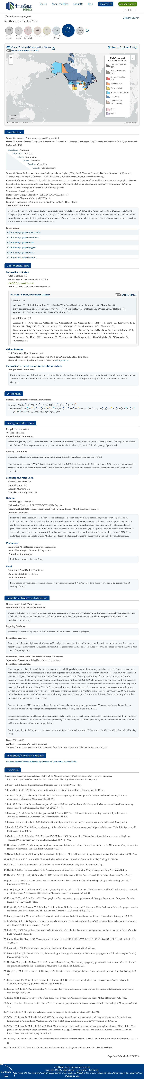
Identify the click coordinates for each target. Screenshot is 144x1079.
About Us (78, 4)
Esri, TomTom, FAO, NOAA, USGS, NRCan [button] (23, 123)
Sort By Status (129, 294)
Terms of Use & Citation (87, 1070)
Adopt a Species (127, 4)
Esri (135, 123)
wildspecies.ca (61, 360)
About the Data (60, 4)
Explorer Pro (105, 4)
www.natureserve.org (80, 1067)
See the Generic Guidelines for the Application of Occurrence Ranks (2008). (41, 761)
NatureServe (68, 1070)
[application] (72, 88)
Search (43, 4)
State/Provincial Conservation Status (31, 47)
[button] (11, 57)
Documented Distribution (25, 50)
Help (90, 4)
